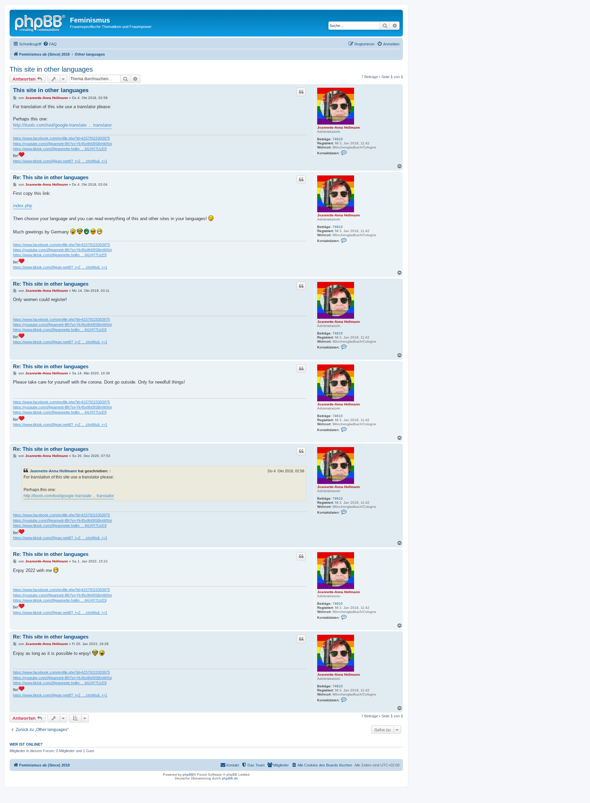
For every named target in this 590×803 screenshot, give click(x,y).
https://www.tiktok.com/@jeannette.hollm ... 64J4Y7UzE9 (60, 149)
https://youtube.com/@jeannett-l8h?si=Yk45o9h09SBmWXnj (62, 144)
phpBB (188, 774)
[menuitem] (50, 44)
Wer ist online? (26, 744)
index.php (22, 205)
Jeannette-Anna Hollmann (338, 127)
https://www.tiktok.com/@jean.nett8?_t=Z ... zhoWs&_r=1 (60, 161)
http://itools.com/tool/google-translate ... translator (62, 125)
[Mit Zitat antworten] (301, 92)
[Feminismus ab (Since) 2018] (40, 22)
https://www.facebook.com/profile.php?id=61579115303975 (61, 138)
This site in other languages (51, 69)
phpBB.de (230, 778)
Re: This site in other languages (50, 177)
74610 (338, 139)
